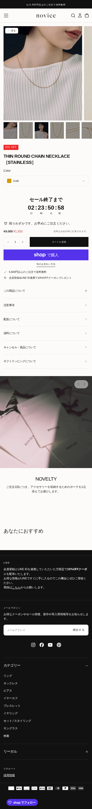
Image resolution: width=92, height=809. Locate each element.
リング (8, 675)
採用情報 (9, 775)
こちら (16, 587)
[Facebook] (41, 644)
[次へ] (84, 384)
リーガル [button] (10, 751)
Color (7, 170)
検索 (6, 735)
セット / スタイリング (17, 720)
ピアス (8, 690)
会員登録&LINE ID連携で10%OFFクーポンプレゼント (40, 277)
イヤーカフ (11, 698)
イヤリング (11, 713)
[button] (6, 15)
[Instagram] (33, 644)
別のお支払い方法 (46, 264)
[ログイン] (80, 15)
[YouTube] (50, 644)
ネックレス (11, 683)
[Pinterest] (59, 644)
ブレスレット (12, 705)
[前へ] (78, 384)
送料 (56, 231)
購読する (79, 629)
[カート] (86, 15)
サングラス (11, 728)
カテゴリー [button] (12, 665)
